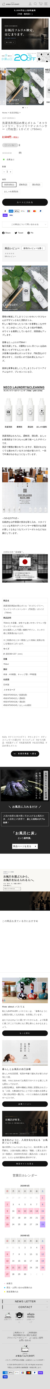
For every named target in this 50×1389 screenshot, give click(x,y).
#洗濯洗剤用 (25, 743)
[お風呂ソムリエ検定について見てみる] (25, 890)
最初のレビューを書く (33, 248)
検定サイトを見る (25, 1164)
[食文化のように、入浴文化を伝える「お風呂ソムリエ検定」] (25, 1124)
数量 (4, 167)
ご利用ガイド (19, 1333)
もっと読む (25, 1033)
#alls (4, 737)
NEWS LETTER (25, 1301)
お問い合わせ (25, 1340)
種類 (4, 179)
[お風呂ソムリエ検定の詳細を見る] (25, 34)
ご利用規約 (32, 1333)
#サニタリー (34, 737)
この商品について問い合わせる (25, 224)
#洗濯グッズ (12, 743)
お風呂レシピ (19, 1321)
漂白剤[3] (36, 185)
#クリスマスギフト (17, 737)
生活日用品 (14, 113)
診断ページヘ (24, 1104)
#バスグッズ (28, 740)
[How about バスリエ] (25, 990)
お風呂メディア (31, 1321)
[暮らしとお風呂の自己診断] (25, 1053)
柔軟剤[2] (23, 185)
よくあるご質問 (36, 1338)
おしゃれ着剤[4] (11, 192)
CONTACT (25, 1307)
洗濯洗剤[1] (9, 185)
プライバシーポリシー (17, 1338)
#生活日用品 (38, 743)
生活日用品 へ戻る (27, 754)
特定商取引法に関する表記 (25, 1335)
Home (4, 113)
